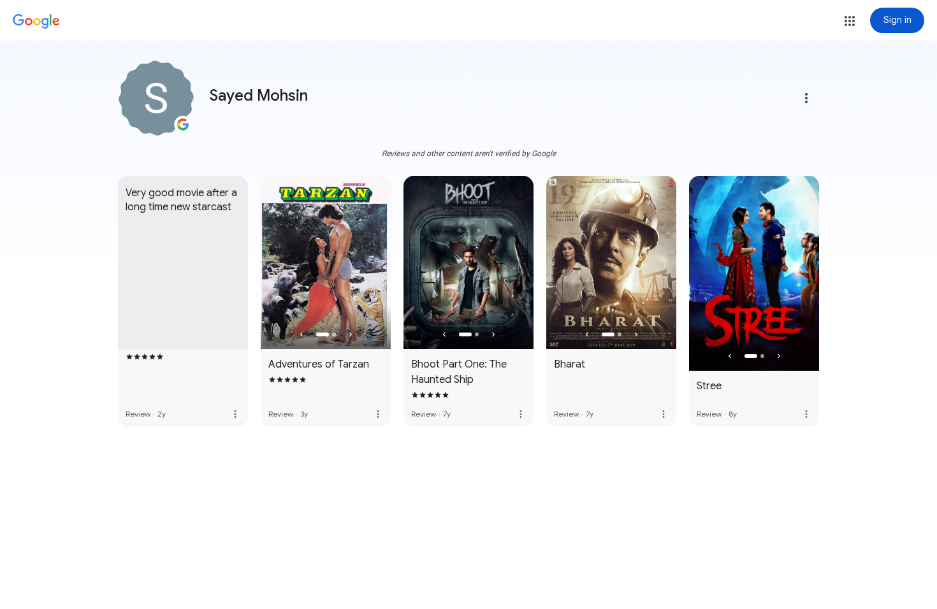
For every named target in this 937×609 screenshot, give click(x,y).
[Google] (36, 21)
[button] (849, 21)
